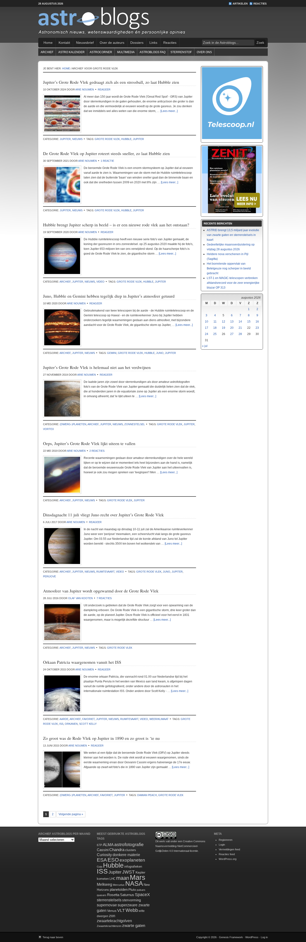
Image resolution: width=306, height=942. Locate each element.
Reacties (260, 3)
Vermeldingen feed (229, 849)
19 (223, 327)
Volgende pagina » (71, 814)
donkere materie (126, 855)
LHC (112, 879)
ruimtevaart (105, 571)
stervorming (131, 900)
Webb (132, 910)
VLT (121, 910)
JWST (128, 872)
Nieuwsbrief (85, 43)
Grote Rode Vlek (107, 139)
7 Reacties (104, 598)
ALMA (108, 844)
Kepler (140, 872)
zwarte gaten (133, 925)
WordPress (251, 937)
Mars (137, 877)
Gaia (99, 866)
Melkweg (104, 884)
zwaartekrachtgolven (114, 921)
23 (257, 327)
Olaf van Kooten (80, 598)
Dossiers (136, 43)
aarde (64, 719)
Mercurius (119, 884)
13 (232, 321)
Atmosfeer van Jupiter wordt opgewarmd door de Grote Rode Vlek (100, 591)
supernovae (107, 905)
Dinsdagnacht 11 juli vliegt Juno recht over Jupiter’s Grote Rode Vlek (103, 515)
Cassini (103, 850)
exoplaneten (132, 860)
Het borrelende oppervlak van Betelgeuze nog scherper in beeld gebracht (229, 268)
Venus (111, 911)
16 (257, 321)
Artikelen (240, 3)
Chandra (116, 849)
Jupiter (65, 139)
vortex (48, 429)
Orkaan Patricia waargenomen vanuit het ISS (82, 662)
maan (122, 878)
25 (215, 334)
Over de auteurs (112, 43)
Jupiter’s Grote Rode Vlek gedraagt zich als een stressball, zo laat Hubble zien (111, 82)
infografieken (133, 866)
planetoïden (119, 889)
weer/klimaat (159, 719)
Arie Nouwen (84, 89)
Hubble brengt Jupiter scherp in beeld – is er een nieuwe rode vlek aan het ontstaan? (116, 225)
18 (215, 327)
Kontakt (64, 43)
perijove (49, 576)
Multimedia (126, 52)
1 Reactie (107, 160)
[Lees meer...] (169, 111)
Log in (264, 937)
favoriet (88, 719)
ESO (113, 860)
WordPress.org (227, 859)
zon (112, 916)
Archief (47, 52)
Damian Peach (147, 795)
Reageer (104, 89)
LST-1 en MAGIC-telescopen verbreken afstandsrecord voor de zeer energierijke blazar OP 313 (233, 282)
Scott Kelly (88, 723)
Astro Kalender (71, 52)
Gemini (111, 352)
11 (215, 321)
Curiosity (104, 855)
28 (240, 334)
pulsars (141, 889)
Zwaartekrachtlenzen (109, 926)
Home (48, 43)
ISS (61, 723)
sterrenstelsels (109, 900)
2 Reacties (96, 450)
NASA (134, 883)
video (100, 281)
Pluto (132, 890)
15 (249, 321)
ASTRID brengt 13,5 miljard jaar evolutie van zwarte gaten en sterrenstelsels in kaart (233, 235)
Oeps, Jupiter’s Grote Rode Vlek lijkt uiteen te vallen (89, 443)
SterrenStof (181, 52)
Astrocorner (101, 52)
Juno (160, 352)
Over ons (204, 52)
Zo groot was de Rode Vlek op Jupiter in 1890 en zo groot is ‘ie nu (101, 738)
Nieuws (77, 139)
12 (223, 321)
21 (240, 327)
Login (222, 844)
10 (206, 321)
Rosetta (113, 895)
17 (206, 327)
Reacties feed (227, 854)
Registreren (225, 839)
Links (153, 43)
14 (240, 321)
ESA (102, 860)
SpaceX (142, 894)
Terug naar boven (53, 937)
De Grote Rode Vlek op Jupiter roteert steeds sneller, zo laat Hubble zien (106, 153)
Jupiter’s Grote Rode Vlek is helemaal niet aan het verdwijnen (97, 367)
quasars (101, 895)
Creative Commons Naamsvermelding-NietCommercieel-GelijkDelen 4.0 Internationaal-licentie (180, 846)
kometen (103, 879)
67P (99, 845)
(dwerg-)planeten (73, 424)
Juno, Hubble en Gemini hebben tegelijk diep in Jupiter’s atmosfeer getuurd (109, 296)
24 (206, 334)
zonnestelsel (134, 424)
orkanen (71, 723)
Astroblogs (153, 22)
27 (232, 334)
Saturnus (127, 895)
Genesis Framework (231, 937)
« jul (205, 346)
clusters (130, 850)
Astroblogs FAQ (152, 52)
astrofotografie (129, 844)
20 (232, 327)
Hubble (126, 139)
